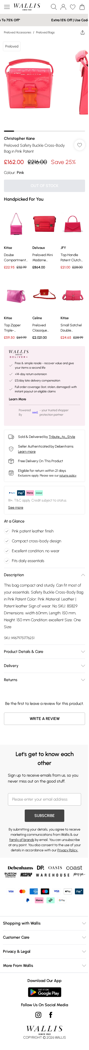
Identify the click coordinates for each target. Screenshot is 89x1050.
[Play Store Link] (42, 1007)
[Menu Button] (7, 7)
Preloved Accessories (17, 32)
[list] (42, 83)
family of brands (41, 843)
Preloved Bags (45, 32)
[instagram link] (37, 1030)
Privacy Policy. (58, 858)
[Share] (78, 32)
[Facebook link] (49, 1030)
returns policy (67, 472)
